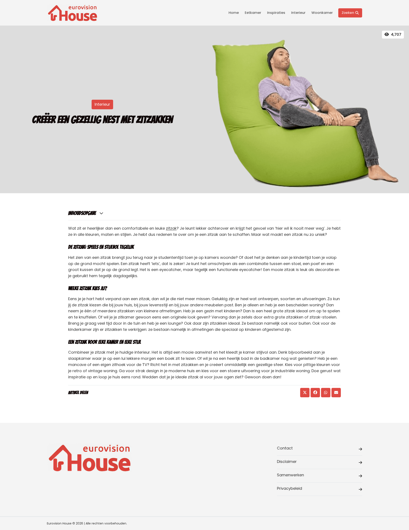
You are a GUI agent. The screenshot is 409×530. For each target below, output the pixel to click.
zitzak (171, 228)
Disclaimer (287, 461)
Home (234, 12)
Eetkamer (253, 12)
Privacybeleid (289, 488)
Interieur (298, 12)
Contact (285, 448)
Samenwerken (290, 475)
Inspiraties (276, 12)
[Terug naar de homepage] (72, 12)
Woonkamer (322, 12)
